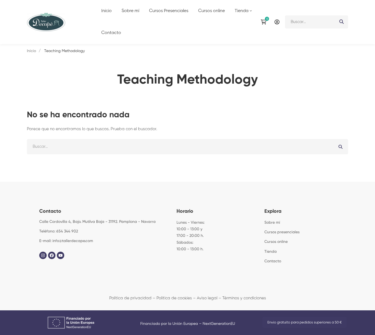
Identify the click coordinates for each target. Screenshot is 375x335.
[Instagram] (43, 255)
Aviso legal (207, 298)
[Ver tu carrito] (265, 22)
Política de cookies (174, 298)
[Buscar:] (316, 22)
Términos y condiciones (244, 298)
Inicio (31, 51)
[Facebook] (51, 255)
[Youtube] (60, 255)
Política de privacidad (130, 298)
